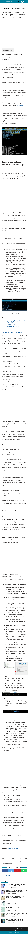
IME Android (17, 932)
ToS (17, 930)
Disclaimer (12, 930)
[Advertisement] (14, 34)
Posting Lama (23, 875)
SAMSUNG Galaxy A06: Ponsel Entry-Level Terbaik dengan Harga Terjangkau (16, 914)
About (3, 928)
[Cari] (18, 1)
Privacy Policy (21, 928)
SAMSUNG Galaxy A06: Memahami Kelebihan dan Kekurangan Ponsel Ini (15, 920)
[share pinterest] (17, 870)
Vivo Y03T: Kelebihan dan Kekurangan (15, 902)
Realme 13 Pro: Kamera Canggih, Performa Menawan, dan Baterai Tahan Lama (16, 891)
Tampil (10, 50)
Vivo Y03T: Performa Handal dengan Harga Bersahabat (16, 908)
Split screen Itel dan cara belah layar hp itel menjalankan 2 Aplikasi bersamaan (15, 885)
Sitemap (15, 928)
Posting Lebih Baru (7, 875)
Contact (9, 928)
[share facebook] (5, 870)
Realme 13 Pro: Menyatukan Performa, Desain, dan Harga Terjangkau (15, 897)
